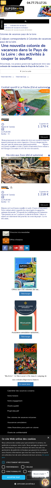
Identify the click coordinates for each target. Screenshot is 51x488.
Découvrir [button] (44, 137)
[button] (25, 483)
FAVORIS (2, 24)
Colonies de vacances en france (16, 28)
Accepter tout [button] (13, 477)
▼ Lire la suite (25, 71)
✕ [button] (47, 473)
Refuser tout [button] (38, 477)
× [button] (48, 438)
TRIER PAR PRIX (6, 77)
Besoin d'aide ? (40, 474)
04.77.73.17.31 (37, 3)
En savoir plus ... (25, 384)
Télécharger (25, 293)
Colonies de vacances (18, 25)
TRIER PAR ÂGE (21, 77)
